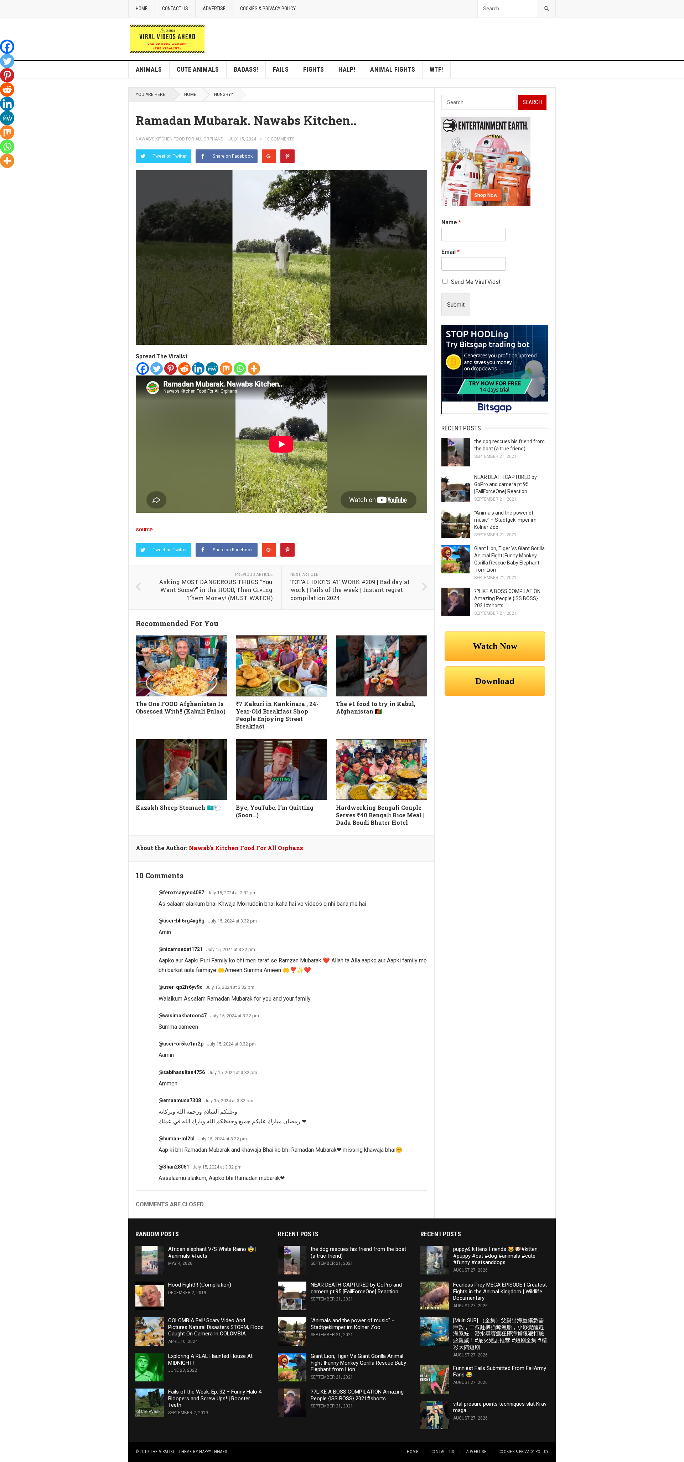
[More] (254, 368)
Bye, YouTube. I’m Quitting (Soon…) (275, 811)
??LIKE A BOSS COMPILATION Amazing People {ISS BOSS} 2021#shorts (507, 598)
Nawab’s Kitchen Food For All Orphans (179, 139)
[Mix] (226, 368)
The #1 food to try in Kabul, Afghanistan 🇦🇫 (375, 707)
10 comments (279, 139)
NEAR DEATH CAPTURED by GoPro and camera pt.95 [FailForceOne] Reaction (505, 484)
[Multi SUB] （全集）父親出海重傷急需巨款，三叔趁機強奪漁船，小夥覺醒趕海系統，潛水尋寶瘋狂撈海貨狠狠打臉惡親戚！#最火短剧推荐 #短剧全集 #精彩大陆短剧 (500, 1333)
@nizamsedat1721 (181, 949)
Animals (149, 69)
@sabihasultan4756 (182, 1072)
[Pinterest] (287, 156)
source (144, 529)
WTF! (436, 69)
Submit (456, 304)
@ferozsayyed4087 (181, 892)
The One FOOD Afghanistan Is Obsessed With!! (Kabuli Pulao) (181, 707)
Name (451, 222)
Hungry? (223, 94)
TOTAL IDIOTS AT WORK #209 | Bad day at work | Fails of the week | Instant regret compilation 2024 (350, 590)
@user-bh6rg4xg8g (181, 921)
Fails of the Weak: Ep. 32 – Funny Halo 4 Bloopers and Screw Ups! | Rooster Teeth (214, 1399)
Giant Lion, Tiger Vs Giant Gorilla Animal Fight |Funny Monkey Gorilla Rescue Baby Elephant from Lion (358, 1363)
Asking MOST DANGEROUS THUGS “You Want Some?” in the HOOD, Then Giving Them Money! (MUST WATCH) (216, 590)
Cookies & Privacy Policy (268, 8)
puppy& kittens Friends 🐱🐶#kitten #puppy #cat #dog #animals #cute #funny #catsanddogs (495, 1256)
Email (450, 252)
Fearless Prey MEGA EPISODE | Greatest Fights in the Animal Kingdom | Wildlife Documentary (500, 1292)
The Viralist (162, 1451)
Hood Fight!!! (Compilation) (199, 1285)
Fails (281, 69)
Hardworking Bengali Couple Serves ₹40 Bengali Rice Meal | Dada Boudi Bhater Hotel (380, 815)
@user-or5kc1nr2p (181, 1044)
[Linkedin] (198, 368)
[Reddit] (184, 368)
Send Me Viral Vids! (476, 281)
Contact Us (175, 8)
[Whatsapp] (240, 368)
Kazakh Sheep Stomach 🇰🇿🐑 (178, 807)
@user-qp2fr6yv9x (180, 987)
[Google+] (269, 156)
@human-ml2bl (177, 1138)
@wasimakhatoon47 (183, 1015)
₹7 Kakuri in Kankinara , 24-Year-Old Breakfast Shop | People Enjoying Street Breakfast (277, 715)
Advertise (214, 8)
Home (141, 8)
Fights (313, 69)
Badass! (246, 69)
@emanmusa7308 (180, 1100)
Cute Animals (198, 69)
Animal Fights (392, 69)
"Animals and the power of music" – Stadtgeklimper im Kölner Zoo (505, 520)
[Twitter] (156, 368)
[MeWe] (212, 368)
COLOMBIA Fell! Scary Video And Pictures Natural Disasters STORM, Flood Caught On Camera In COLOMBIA (216, 1327)
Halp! (347, 69)
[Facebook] (142, 368)
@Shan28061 (174, 1167)
